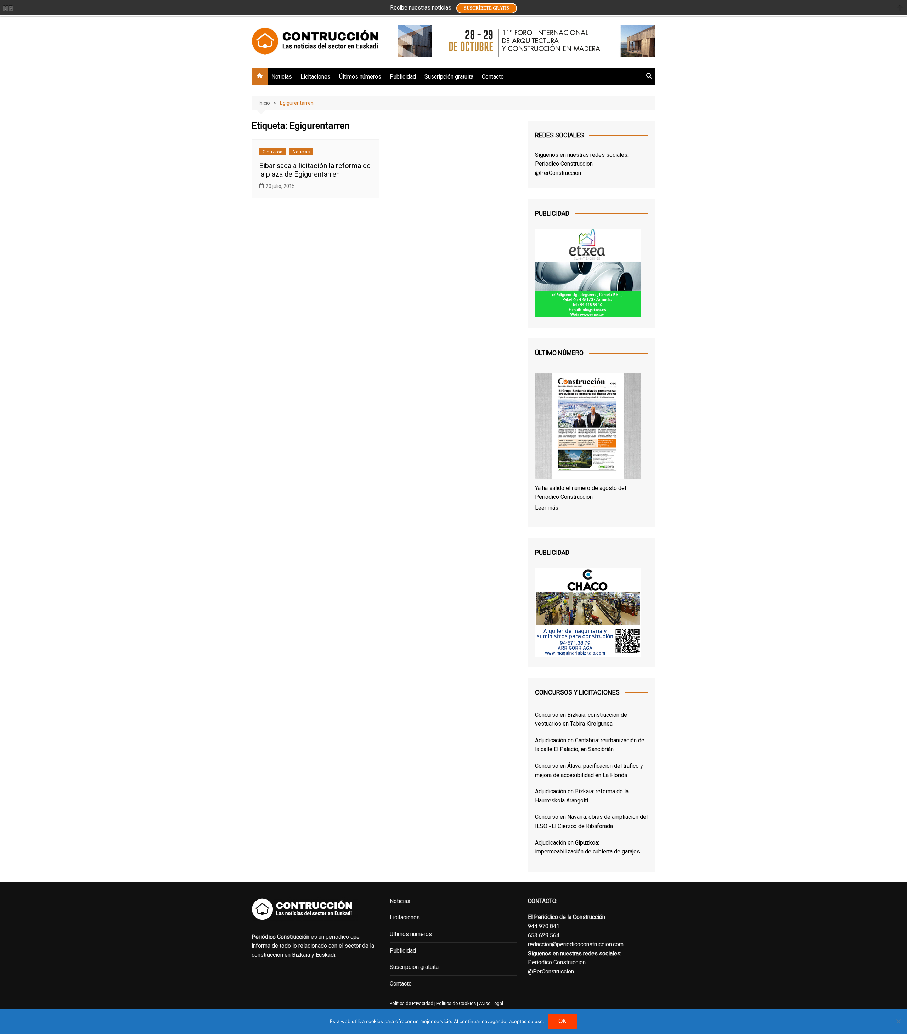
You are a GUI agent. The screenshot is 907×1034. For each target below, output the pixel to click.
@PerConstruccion (558, 173)
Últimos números (360, 76)
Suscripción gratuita (448, 76)
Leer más (546, 507)
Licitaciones (315, 76)
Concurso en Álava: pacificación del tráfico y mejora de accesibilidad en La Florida (589, 770)
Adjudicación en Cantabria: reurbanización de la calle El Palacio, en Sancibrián (589, 745)
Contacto (493, 76)
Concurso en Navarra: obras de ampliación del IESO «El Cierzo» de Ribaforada (591, 821)
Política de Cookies (455, 1003)
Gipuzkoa (272, 151)
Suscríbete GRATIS (486, 8)
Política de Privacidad (411, 1003)
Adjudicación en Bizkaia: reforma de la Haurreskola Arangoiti (582, 796)
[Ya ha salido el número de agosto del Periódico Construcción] (588, 427)
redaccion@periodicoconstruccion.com (576, 944)
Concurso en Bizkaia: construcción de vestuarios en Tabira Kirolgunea (581, 719)
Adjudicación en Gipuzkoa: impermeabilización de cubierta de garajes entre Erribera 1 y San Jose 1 (587, 847)
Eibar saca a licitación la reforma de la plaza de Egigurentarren (315, 169)
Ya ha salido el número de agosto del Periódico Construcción (580, 493)
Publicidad (403, 76)
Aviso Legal (491, 1003)
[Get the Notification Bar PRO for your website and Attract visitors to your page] (8, 8)
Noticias (281, 76)
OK (562, 1021)
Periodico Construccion (564, 163)
